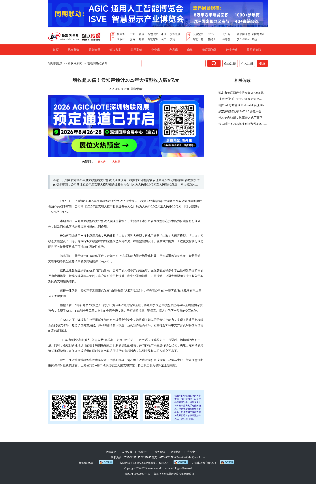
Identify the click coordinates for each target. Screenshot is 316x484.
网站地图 (176, 452)
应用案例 (136, 49)
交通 (132, 39)
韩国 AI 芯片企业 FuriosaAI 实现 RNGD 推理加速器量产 (243, 105)
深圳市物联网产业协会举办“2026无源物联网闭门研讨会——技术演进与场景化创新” (243, 92)
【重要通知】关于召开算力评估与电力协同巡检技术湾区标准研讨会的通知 (243, 99)
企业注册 (230, 63)
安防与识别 (258, 34)
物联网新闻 (75, 63)
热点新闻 (74, 49)
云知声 (102, 161)
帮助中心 (143, 452)
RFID (211, 34)
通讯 (163, 34)
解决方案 (115, 49)
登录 (262, 63)
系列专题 (94, 49)
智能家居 (153, 39)
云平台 (226, 34)
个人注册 (247, 63)
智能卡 (211, 39)
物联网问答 (209, 49)
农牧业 (121, 39)
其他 (172, 39)
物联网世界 (55, 63)
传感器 (226, 39)
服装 (141, 39)
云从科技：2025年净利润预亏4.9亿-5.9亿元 (243, 123)
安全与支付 (243, 39)
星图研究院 (254, 49)
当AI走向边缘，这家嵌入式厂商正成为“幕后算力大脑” (243, 117)
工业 (132, 34)
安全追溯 (175, 34)
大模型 (116, 161)
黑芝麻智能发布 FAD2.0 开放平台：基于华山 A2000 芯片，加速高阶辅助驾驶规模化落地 (243, 111)
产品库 (173, 49)
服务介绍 (160, 452)
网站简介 (111, 452)
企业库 (155, 49)
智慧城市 (153, 34)
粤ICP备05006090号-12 (137, 473)
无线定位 (198, 34)
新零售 (121, 34)
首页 (56, 49)
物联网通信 (243, 34)
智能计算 (198, 39)
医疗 (163, 39)
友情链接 (127, 452)
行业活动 (232, 49)
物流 (141, 34)
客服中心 (192, 452)
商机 (190, 49)
